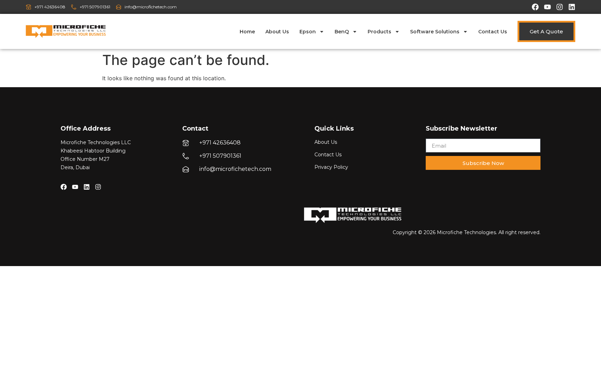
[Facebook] (535, 6)
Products (379, 31)
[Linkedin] (571, 6)
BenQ (342, 31)
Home (247, 31)
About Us (277, 31)
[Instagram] (559, 6)
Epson (307, 31)
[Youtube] (547, 6)
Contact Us (492, 31)
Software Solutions (434, 31)
